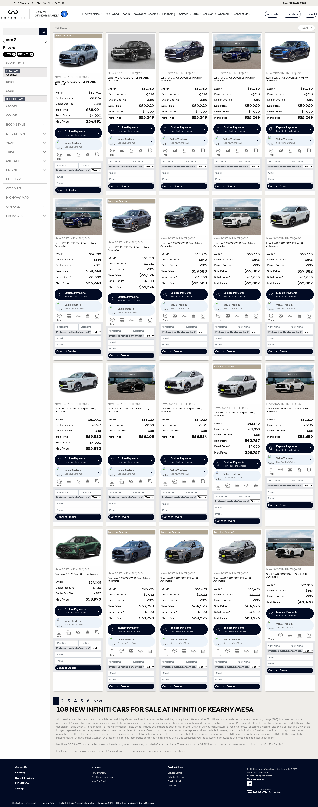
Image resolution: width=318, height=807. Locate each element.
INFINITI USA (22, 783)
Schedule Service (176, 777)
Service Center (175, 773)
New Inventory (98, 773)
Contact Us (21, 767)
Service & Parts (175, 767)
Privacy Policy (48, 803)
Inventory (96, 767)
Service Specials (175, 781)
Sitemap (19, 788)
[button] (64, 14)
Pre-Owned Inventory (102, 777)
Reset (10, 39)
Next (97, 701)
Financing (20, 772)
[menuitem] (26, 71)
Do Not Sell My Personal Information (77, 803)
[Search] (43, 31)
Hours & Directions (24, 778)
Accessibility (32, 803)
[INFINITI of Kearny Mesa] (30, 13)
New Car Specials (99, 781)
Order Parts (174, 785)
